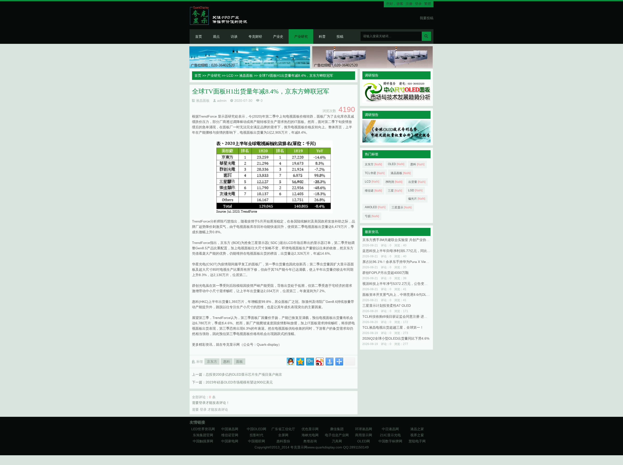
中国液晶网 (229, 429)
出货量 (416, 182)
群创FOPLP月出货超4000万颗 (385, 273)
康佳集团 (337, 429)
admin (222, 100)
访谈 (234, 36)
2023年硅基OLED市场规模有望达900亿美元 (239, 382)
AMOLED (375, 207)
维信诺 (373, 190)
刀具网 (337, 441)
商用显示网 (363, 435)
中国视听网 (256, 441)
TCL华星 (375, 173)
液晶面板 (246, 75)
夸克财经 (255, 36)
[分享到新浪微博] (319, 360)
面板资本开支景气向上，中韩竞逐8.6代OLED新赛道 (401, 295)
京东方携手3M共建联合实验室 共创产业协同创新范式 (402, 240)
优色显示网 (310, 429)
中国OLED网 (256, 429)
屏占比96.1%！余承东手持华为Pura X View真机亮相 (402, 262)
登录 (418, 4)
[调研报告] (396, 102)
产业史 (278, 36)
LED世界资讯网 (203, 429)
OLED (396, 164)
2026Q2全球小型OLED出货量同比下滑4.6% (395, 338)
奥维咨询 (310, 441)
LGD (415, 190)
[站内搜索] (426, 36)
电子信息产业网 (337, 435)
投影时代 (256, 435)
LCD (230, 75)
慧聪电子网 (417, 441)
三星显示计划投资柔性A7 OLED (386, 305)
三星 (395, 190)
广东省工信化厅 (283, 429)
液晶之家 (417, 429)
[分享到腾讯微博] (309, 360)
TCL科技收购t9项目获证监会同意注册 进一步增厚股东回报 (406, 316)
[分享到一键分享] (329, 360)
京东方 (212, 361)
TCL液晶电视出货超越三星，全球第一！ (392, 327)
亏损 (372, 216)
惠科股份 (283, 441)
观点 (216, 36)
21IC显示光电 (390, 435)
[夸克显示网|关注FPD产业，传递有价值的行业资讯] (221, 15)
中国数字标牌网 (390, 441)
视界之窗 (417, 435)
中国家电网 (229, 441)
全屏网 (283, 435)
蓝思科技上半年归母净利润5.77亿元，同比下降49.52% (404, 251)
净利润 (393, 182)
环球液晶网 (363, 429)
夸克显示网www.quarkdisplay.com (316, 447)
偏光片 (416, 198)
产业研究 (301, 36)
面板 (239, 361)
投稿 (340, 36)
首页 (198, 36)
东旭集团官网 (203, 435)
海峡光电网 (310, 435)
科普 (322, 36)
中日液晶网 (390, 429)
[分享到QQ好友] (290, 360)
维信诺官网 (229, 435)
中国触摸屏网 (203, 441)
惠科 (226, 361)
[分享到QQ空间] (299, 360)
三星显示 (402, 207)
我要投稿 (426, 18)
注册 (409, 4)
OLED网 (363, 441)
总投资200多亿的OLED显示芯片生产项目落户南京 (244, 374)
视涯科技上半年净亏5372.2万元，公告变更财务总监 (401, 284)
